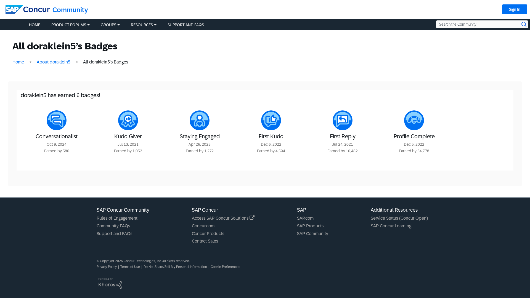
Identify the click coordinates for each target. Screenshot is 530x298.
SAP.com (305, 218)
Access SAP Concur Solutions (221, 218)
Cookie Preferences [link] (225, 267)
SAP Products (310, 225)
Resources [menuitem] (142, 25)
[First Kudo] (271, 120)
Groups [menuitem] (108, 25)
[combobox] (482, 24)
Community (70, 10)
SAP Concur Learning (391, 225)
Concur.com (203, 225)
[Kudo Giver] (128, 120)
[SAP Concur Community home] (28, 9)
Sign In (514, 9)
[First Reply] (343, 120)
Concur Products (208, 233)
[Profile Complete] (414, 120)
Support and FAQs (114, 233)
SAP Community (312, 233)
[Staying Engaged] (200, 120)
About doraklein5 (53, 62)
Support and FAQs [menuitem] (186, 25)
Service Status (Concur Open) (399, 218)
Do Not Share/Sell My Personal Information (175, 267)
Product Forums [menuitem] (68, 25)
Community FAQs (113, 225)
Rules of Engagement (117, 218)
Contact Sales (205, 241)
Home (18, 62)
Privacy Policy (107, 267)
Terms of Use (130, 267)
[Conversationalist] (57, 120)
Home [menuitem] (34, 25)
